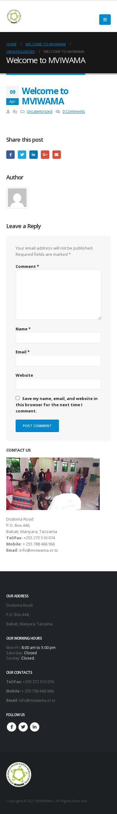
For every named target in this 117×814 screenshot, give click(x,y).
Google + (45, 154)
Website (24, 375)
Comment (27, 266)
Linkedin (34, 727)
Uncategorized (39, 111)
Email (56, 154)
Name (23, 329)
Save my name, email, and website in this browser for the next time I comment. (57, 405)
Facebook (10, 154)
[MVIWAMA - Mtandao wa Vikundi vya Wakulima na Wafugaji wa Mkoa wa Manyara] (14, 16)
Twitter (22, 154)
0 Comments (73, 111)
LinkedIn (33, 154)
